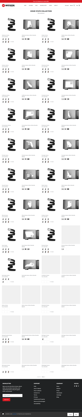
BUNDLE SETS (43, 5)
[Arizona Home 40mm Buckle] (31, 54)
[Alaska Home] (51, 24)
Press (58, 390)
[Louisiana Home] (51, 264)
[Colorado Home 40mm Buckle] (70, 84)
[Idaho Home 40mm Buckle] (70, 174)
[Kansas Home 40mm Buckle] (70, 234)
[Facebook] (76, 386)
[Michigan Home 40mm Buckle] (70, 324)
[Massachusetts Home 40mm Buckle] (31, 324)
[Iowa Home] (11, 234)
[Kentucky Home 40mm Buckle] (31, 264)
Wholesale (59, 392)
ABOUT (56, 5)
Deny (76, 414)
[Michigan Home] (51, 324)
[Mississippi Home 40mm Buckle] (70, 354)
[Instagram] (78, 386)
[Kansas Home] (51, 234)
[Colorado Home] (51, 84)
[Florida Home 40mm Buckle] (31, 144)
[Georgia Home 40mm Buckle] (70, 144)
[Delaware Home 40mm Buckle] (70, 114)
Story (58, 386)
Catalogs (59, 395)
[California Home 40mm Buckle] (31, 84)
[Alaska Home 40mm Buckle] (70, 24)
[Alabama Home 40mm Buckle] (31, 24)
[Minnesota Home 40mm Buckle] (31, 354)
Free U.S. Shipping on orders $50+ (41, 1)
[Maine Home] (11, 294)
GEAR (50, 5)
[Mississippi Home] (51, 354)
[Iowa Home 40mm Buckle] (31, 234)
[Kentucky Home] (11, 264)
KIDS (36, 5)
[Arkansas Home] (51, 54)
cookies (14, 414)
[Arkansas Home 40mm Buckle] (70, 54)
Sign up (6, 399)
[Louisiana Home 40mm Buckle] (70, 264)
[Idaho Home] (51, 174)
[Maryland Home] (51, 294)
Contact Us (37, 392)
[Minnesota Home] (11, 354)
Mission (58, 388)
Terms (35, 395)
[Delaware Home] (51, 114)
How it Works (37, 388)
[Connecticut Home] (11, 114)
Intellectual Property (39, 399)
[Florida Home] (11, 144)
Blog (58, 397)
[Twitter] (74, 386)
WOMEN (31, 5)
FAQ (35, 386)
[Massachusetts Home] (11, 324)
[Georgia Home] (51, 144)
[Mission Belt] (8, 5)
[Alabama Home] (11, 24)
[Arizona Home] (11, 54)
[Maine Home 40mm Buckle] (31, 294)
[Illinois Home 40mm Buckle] (31, 204)
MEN (25, 5)
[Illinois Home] (11, 204)
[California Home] (11, 84)
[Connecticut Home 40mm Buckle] (31, 114)
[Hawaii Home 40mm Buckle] (31, 174)
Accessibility (37, 403)
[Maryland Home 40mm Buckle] (70, 294)
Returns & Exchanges (39, 401)
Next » (43, 377)
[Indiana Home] (51, 204)
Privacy (36, 397)
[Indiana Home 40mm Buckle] (70, 204)
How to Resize (37, 390)
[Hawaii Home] (11, 174)
